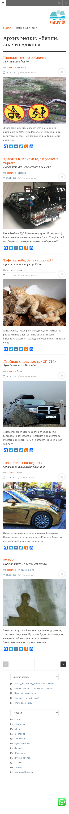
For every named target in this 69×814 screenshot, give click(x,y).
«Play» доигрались (23, 703)
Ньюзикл (21, 67)
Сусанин (18, 767)
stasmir (10, 67)
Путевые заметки (26, 569)
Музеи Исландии (22, 743)
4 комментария (28, 575)
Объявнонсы (20, 753)
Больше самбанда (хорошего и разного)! (33, 688)
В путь (17, 729)
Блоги (19, 270)
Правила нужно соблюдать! (26, 59)
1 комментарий (28, 477)
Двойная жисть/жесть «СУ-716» (29, 363)
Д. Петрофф (19, 733)
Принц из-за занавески (25, 693)
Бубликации (19, 724)
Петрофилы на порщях (24, 464)
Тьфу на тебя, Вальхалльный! (28, 262)
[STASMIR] (57, 16)
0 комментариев (28, 72)
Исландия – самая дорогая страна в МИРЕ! (34, 683)
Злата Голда (20, 738)
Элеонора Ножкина (23, 772)
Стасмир (18, 762)
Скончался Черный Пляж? (26, 698)
